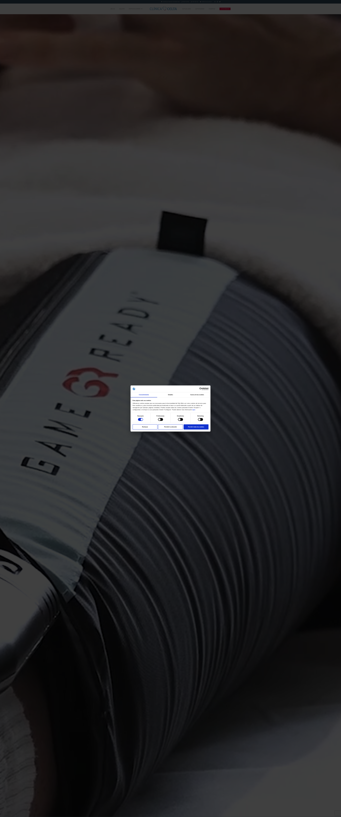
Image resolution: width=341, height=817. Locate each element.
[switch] (160, 419)
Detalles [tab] (170, 394)
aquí (193, 409)
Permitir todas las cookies (196, 427)
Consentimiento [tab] (144, 394)
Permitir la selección (170, 427)
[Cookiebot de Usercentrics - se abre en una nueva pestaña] (201, 389)
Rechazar (145, 427)
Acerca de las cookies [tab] (197, 394)
